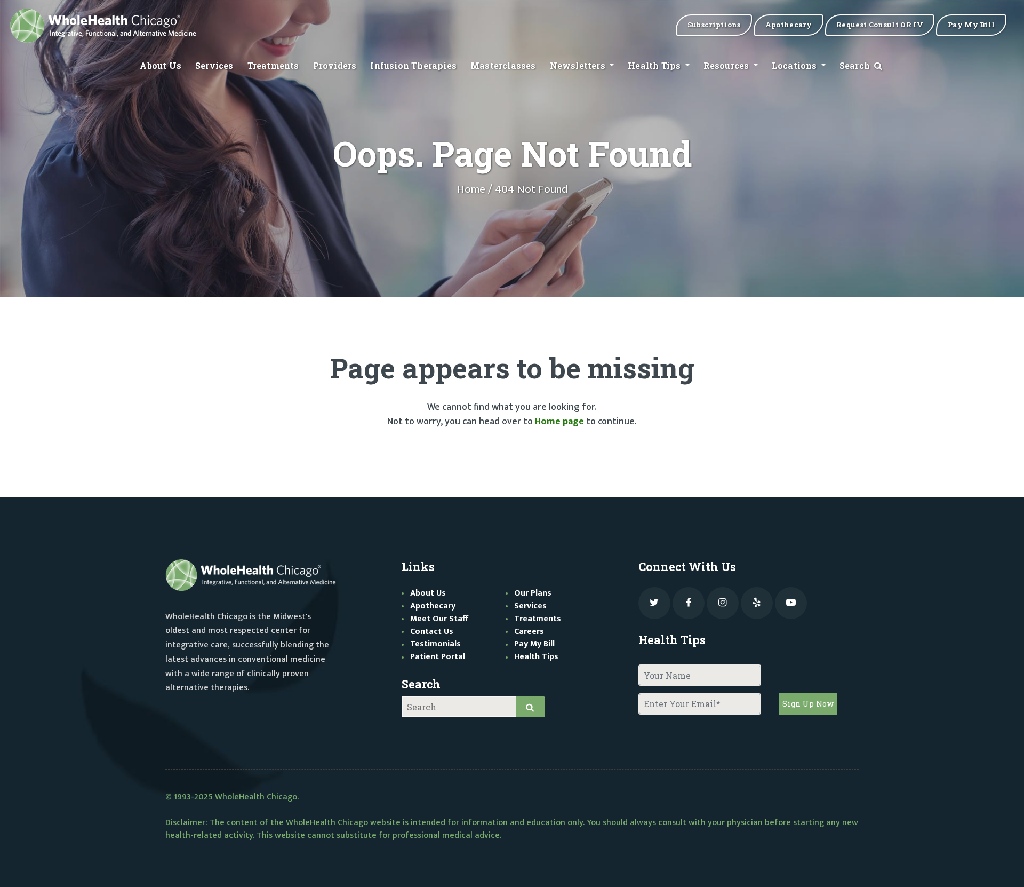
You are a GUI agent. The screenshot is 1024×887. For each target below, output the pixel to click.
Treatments (273, 65)
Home (471, 189)
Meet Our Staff (439, 619)
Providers (335, 65)
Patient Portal (437, 657)
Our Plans (532, 593)
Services (214, 65)
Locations (795, 65)
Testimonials (435, 644)
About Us (160, 65)
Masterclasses (503, 65)
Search (855, 65)
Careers (529, 631)
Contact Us (431, 631)
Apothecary (432, 606)
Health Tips (655, 65)
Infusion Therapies (413, 65)
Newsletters (578, 65)
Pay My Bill (534, 644)
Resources (727, 65)
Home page (559, 422)
